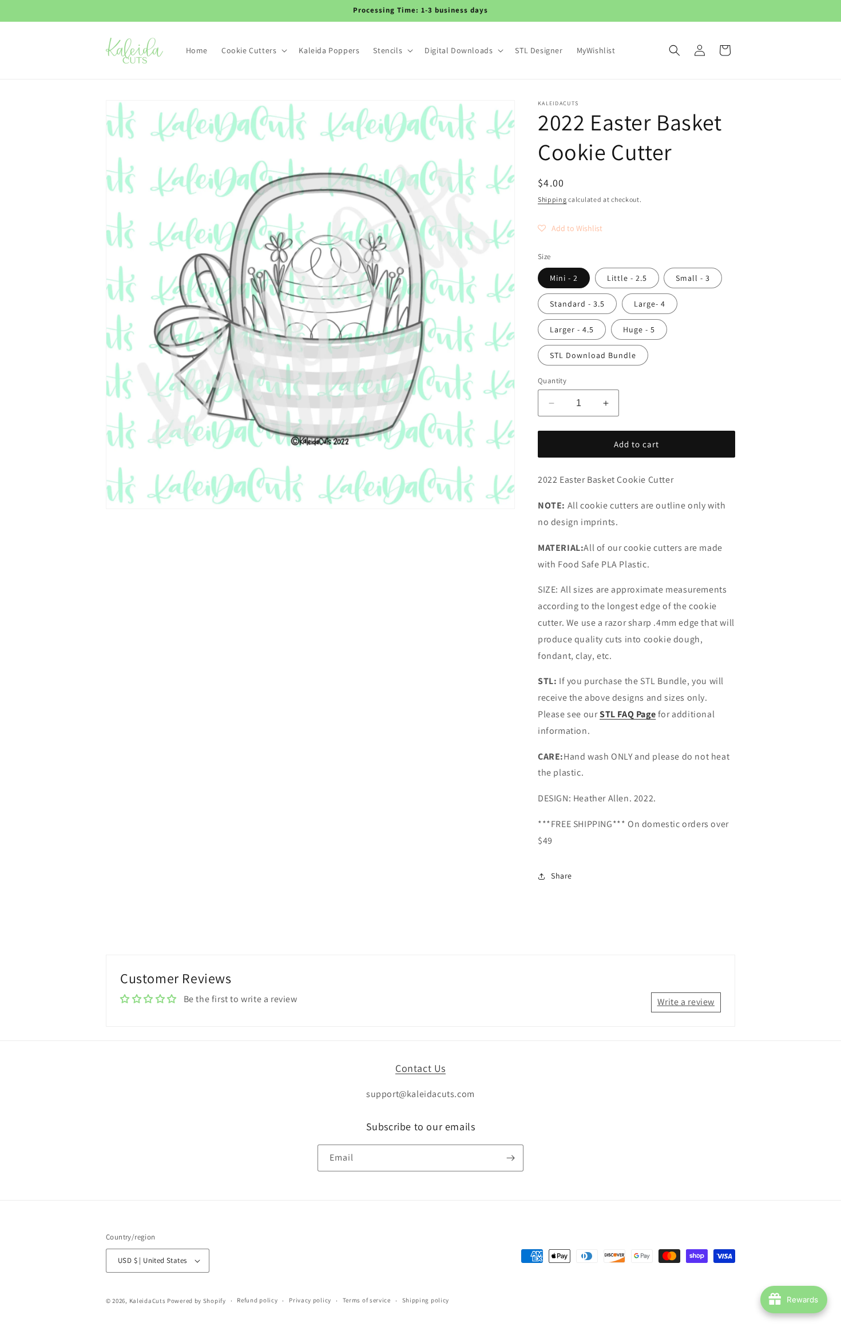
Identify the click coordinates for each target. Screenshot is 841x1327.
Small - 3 (693, 278)
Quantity (552, 381)
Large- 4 (649, 304)
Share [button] (561, 876)
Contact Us (420, 1068)
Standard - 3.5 (577, 304)
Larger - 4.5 (572, 329)
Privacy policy (310, 1300)
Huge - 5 (639, 329)
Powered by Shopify (196, 1301)
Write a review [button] (686, 1002)
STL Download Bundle (593, 355)
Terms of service (367, 1300)
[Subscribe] (510, 1158)
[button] (253, 50)
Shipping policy (426, 1300)
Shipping (552, 199)
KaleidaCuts (147, 1301)
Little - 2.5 (627, 278)
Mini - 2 (564, 278)
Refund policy (257, 1300)
